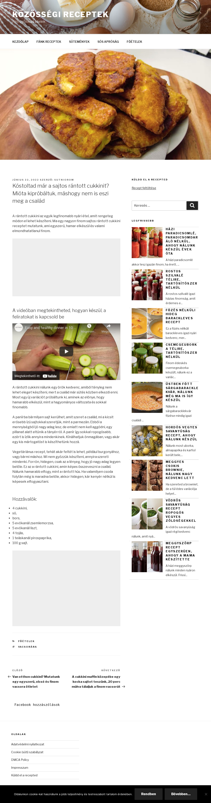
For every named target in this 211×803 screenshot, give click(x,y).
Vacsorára (27, 646)
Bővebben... (181, 794)
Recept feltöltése (144, 188)
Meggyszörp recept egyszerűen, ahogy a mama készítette (180, 551)
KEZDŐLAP (20, 41)
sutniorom (64, 179)
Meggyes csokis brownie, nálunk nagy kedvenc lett (180, 470)
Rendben (148, 794)
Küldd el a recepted (24, 775)
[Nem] (206, 794)
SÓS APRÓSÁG (108, 41)
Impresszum (19, 767)
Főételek (26, 641)
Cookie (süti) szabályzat (27, 752)
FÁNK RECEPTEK (48, 41)
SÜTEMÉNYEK (79, 41)
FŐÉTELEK (134, 41)
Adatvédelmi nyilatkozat (27, 744)
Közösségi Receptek (60, 14)
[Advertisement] (66, 267)
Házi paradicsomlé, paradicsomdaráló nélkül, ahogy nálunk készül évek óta (182, 241)
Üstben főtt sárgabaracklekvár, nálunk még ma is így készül (182, 392)
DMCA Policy (20, 759)
